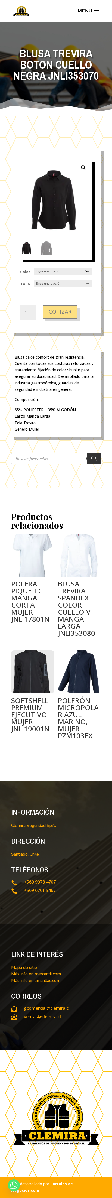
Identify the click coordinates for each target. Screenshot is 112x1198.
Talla (25, 284)
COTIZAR (60, 311)
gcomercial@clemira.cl (47, 1008)
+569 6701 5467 (40, 890)
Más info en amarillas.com (35, 980)
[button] (83, 168)
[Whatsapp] (14, 1185)
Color (25, 271)
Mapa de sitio (24, 967)
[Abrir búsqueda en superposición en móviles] (56, 458)
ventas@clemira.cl (42, 1017)
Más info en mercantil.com (36, 974)
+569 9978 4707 (40, 882)
